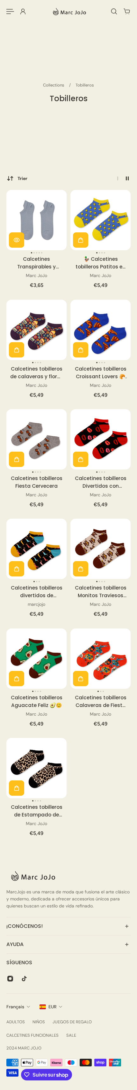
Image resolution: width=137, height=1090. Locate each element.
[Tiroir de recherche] (114, 11)
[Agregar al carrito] (80, 240)
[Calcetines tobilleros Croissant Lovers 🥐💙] (100, 330)
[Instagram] (10, 979)
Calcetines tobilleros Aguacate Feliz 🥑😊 (36, 701)
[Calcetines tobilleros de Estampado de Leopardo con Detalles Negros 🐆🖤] (36, 768)
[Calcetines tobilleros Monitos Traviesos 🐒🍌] (100, 549)
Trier (22, 178)
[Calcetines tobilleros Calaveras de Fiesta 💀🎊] (100, 658)
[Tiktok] (24, 979)
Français (15, 1007)
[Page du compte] (23, 11)
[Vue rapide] (16, 240)
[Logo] (68, 11)
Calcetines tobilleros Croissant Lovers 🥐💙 (100, 372)
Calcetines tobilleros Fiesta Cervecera (36, 482)
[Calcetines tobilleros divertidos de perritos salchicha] (36, 549)
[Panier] (126, 11)
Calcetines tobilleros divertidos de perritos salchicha (36, 591)
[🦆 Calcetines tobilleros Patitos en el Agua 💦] (100, 220)
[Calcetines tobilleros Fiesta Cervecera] (36, 439)
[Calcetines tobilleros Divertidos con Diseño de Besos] (100, 439)
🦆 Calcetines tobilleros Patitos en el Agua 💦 (101, 263)
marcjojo (36, 604)
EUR (52, 1007)
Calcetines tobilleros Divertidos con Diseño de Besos (100, 482)
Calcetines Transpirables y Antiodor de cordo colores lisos (37, 263)
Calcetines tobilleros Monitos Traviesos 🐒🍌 (100, 591)
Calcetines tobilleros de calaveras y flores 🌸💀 (36, 372)
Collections (54, 85)
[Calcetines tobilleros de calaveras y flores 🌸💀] (36, 330)
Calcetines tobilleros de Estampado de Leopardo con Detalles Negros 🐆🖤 (36, 811)
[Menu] (10, 11)
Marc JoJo (36, 276)
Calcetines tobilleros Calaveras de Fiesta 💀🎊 (100, 701)
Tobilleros (85, 85)
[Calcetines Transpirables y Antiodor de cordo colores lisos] (36, 220)
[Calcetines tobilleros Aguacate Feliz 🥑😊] (36, 658)
